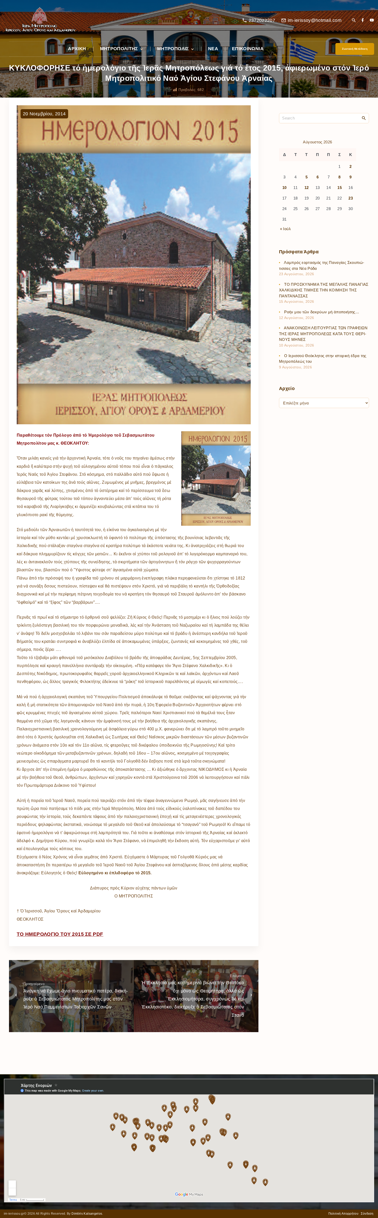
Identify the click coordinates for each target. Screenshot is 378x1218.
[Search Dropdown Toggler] (353, 21)
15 (339, 187)
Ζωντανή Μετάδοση (354, 48)
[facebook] (362, 20)
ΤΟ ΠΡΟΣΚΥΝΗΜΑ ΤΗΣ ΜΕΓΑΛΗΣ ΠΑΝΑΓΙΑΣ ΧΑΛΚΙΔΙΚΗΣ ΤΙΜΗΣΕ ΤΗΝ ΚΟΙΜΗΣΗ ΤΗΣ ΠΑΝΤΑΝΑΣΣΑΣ (323, 290)
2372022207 (262, 20)
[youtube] (372, 20)
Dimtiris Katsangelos (86, 1213)
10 (284, 187)
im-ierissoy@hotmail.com (314, 20)
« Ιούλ (285, 229)
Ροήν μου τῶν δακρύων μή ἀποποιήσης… (321, 312)
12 (306, 187)
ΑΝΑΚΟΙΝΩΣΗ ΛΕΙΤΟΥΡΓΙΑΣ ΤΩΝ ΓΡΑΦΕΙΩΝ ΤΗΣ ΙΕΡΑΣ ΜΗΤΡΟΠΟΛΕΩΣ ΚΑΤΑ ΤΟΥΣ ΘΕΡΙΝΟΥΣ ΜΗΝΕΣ (323, 334)
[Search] (364, 118)
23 (350, 198)
